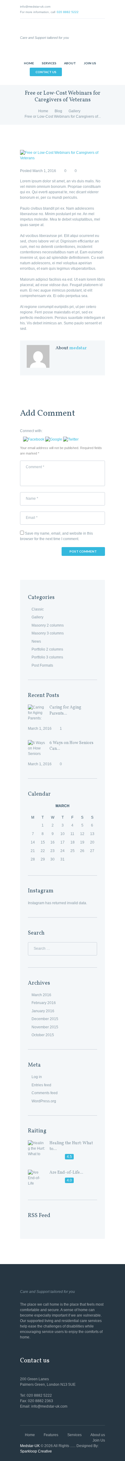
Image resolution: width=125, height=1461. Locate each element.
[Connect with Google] (54, 439)
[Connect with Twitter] (71, 439)
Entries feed (41, 1085)
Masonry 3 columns (48, 633)
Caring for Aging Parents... (65, 710)
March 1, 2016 (44, 171)
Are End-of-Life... (66, 1172)
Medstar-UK (30, 1446)
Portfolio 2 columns (47, 649)
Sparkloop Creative (36, 1451)
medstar (78, 348)
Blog (58, 111)
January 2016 (43, 1011)
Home (43, 111)
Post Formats (42, 665)
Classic (38, 609)
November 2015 (45, 1027)
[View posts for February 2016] (33, 806)
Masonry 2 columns (48, 625)
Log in (37, 1077)
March (62, 806)
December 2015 (45, 1019)
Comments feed (45, 1093)
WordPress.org (44, 1101)
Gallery (74, 111)
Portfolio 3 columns (47, 657)
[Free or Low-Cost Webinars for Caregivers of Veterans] (62, 155)
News (36, 641)
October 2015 (43, 1035)
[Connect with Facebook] (34, 439)
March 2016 (41, 995)
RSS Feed (39, 1215)
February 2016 (44, 1003)
